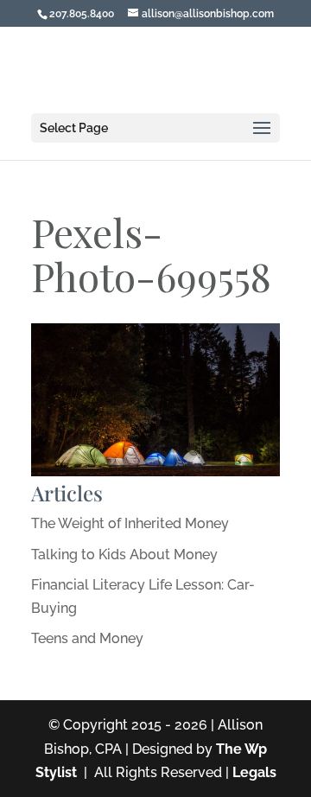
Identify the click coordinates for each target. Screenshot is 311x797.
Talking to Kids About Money (124, 554)
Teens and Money (87, 638)
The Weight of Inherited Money (130, 523)
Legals (254, 772)
